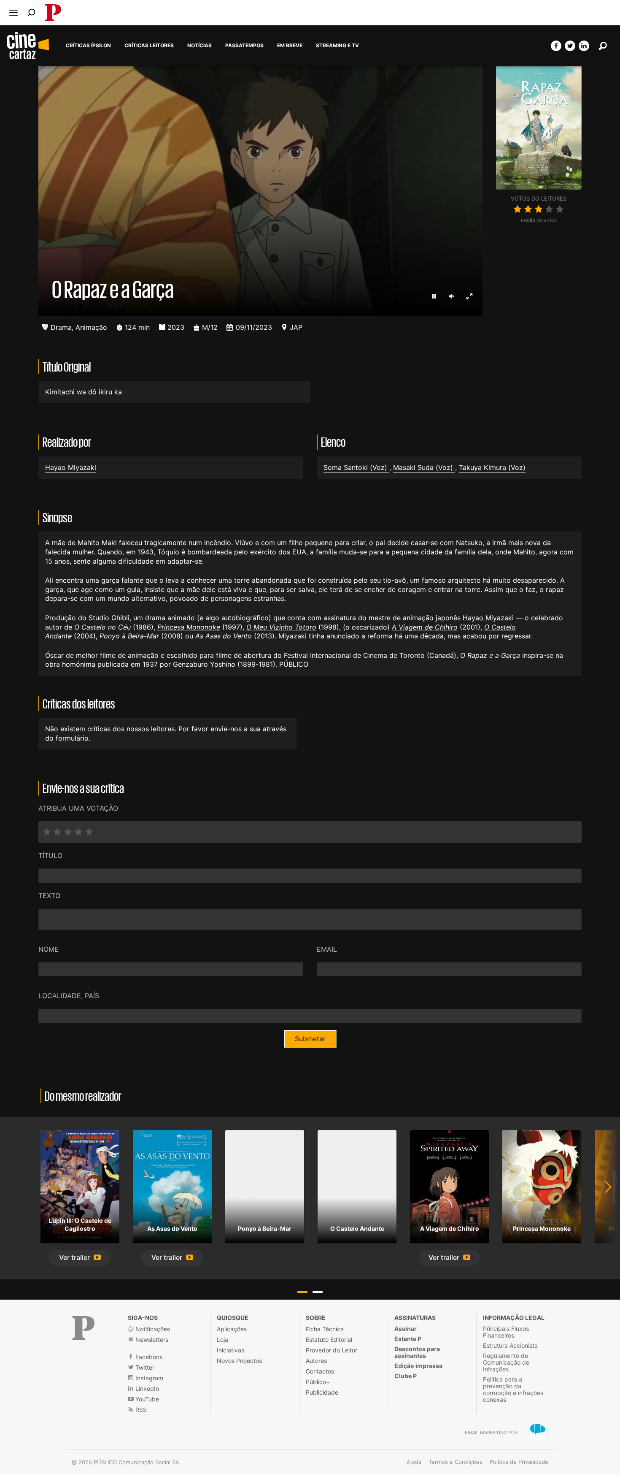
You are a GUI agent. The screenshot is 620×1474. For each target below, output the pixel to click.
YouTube (146, 1399)
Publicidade (322, 1392)
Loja (222, 1339)
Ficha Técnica (325, 1329)
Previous (17, 1198)
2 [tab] (318, 1292)
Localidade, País (68, 995)
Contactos (320, 1371)
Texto (49, 895)
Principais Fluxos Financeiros (506, 1332)
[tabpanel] (80, 1198)
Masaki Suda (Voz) (424, 467)
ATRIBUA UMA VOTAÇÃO (78, 808)
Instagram (148, 1378)
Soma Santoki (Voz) (356, 467)
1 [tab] (302, 1292)
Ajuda (414, 1461)
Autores (316, 1360)
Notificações (152, 1329)
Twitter (144, 1367)
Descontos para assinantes (417, 1352)
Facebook (148, 1356)
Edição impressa (418, 1365)
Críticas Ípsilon (88, 45)
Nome (48, 949)
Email (327, 949)
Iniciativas (230, 1350)
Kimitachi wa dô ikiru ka (83, 392)
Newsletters (151, 1339)
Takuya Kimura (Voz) (492, 467)
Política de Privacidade (519, 1461)
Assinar (405, 1328)
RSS (140, 1409)
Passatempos (244, 45)
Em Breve (289, 45)
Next (603, 1198)
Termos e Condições (456, 1461)
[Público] (83, 1328)
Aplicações (232, 1329)
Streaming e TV (337, 45)
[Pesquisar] (31, 12)
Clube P (405, 1375)
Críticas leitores (149, 45)
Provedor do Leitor (331, 1350)
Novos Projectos (239, 1360)
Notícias (199, 45)
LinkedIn (146, 1388)
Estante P (407, 1338)
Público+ (318, 1381)
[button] (80, 1258)
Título (50, 855)
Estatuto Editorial (329, 1339)
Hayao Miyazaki (70, 467)
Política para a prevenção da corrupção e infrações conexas (513, 1389)
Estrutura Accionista (510, 1345)
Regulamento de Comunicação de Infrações (506, 1362)
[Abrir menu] (13, 12)
